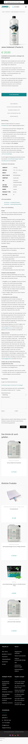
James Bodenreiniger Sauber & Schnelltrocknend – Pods (14, 585)
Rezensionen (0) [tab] (14, 116)
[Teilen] (2, 738)
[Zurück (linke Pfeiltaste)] (0, 740)
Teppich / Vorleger (16, 506)
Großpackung (11, 460)
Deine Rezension (6, 397)
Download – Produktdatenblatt (12, 202)
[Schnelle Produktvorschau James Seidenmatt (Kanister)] (26, 442)
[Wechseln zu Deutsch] (15, 735)
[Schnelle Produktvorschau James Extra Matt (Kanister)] (26, 601)
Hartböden (17, 460)
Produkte (8, 11)
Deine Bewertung (6, 392)
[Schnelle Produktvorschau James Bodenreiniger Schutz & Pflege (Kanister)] (26, 526)
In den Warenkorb (14, 94)
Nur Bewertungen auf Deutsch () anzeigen (12, 385)
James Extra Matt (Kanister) (14, 621)
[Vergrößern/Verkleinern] (0, 738)
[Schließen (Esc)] (4, 738)
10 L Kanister (15, 143)
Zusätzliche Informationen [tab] (14, 107)
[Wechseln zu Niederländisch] (10, 735)
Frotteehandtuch (14, 509)
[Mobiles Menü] (25, 7)
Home (3, 11)
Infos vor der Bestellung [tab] (14, 113)
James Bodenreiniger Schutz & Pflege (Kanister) (14, 546)
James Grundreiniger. (6, 154)
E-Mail (16, 411)
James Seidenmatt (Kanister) (14, 463)
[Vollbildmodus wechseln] (1, 738)
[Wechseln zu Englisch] (12, 735)
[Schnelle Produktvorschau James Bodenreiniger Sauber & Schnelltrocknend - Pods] (26, 563)
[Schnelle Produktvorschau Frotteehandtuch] (26, 488)
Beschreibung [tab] (14, 103)
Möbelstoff (10, 506)
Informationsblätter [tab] (14, 110)
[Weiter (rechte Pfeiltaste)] (1, 740)
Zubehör (22, 506)
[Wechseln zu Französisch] (18, 735)
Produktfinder (4, 125)
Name (3, 411)
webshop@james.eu (6, 328)
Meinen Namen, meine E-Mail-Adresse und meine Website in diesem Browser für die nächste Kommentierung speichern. (13, 421)
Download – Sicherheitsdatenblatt (13, 204)
